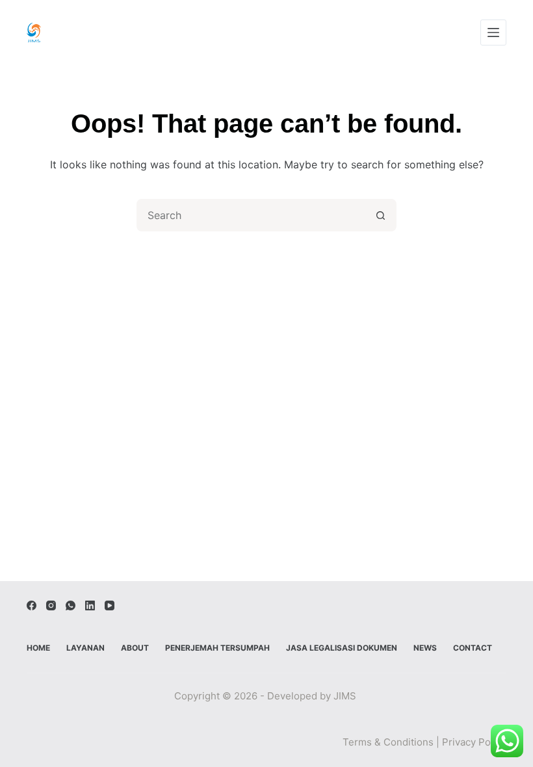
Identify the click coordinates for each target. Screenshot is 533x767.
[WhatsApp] (70, 605)
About (135, 648)
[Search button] (380, 215)
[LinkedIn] (90, 605)
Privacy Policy (474, 742)
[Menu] (493, 33)
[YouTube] (109, 605)
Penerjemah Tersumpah (217, 648)
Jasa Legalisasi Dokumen (341, 648)
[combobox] (251, 215)
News (425, 648)
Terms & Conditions (388, 742)
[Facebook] (31, 605)
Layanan (85, 648)
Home (38, 648)
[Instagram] (51, 605)
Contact (472, 648)
